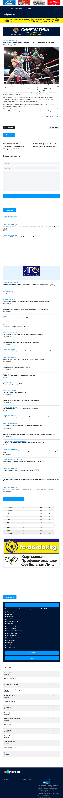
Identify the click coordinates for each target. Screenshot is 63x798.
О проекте (6, 779)
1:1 (53, 684)
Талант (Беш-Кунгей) (12, 633)
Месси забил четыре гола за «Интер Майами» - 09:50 (41, 22)
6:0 (53, 718)
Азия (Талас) (9, 645)
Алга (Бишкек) (10, 616)
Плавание (15, 282)
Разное (5, 316)
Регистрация (18, 8)
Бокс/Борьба (6, 291)
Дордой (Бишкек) (11, 619)
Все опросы (32, 605)
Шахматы (15, 332)
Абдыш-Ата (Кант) (11, 612)
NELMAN (50, 797)
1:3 (53, 701)
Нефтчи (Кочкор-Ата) (12, 621)
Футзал (15, 477)
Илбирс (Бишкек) (11, 628)
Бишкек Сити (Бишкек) (12, 637)
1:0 (53, 736)
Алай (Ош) (9, 614)
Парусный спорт (17, 459)
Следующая (54, 127)
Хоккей (15, 341)
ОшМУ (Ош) (9, 623)
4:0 (53, 678)
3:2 (53, 753)
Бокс (12, 291)
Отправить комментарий (31, 196)
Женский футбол (17, 433)
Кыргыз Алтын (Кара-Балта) (14, 630)
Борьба (13, 299)
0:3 (53, 695)
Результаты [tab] (8, 667)
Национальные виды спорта (20, 441)
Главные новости (7, 216)
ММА (14, 349)
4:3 (53, 672)
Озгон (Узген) (10, 642)
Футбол (15, 224)
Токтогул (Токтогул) (11, 647)
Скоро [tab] (15, 667)
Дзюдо (15, 216)
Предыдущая (9, 127)
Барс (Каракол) (10, 640)
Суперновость (7, 365)
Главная (35, 770)
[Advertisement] (31, 253)
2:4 (53, 730)
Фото (5, 228)
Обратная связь (27, 779)
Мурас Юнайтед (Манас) (13, 626)
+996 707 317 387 (47, 779)
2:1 (53, 707)
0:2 (53, 724)
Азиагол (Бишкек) (11, 635)
